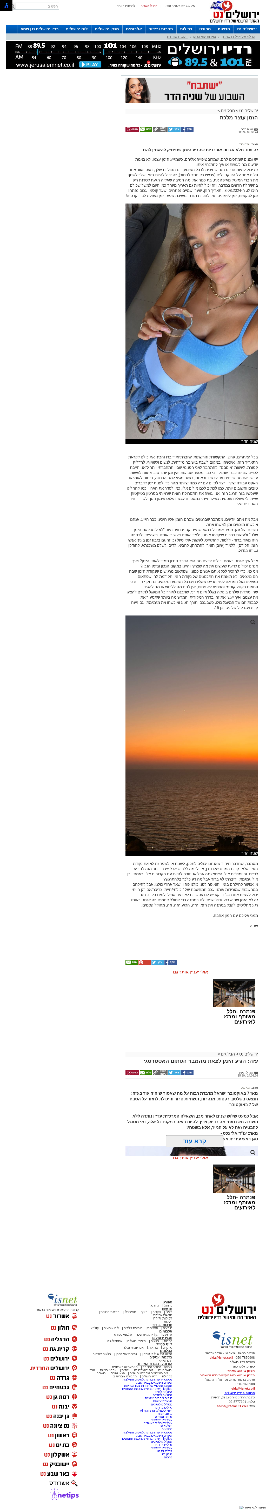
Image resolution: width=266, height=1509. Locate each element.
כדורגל (168, 1305)
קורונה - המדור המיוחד (154, 1364)
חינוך (144, 1312)
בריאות (153, 1347)
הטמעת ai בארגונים (125, 1367)
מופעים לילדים (133, 1328)
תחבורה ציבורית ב (125, 1376)
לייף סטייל (164, 1344)
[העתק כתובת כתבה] (160, 130)
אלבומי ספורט (123, 1334)
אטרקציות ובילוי (133, 1347)
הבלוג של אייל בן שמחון (238, 37)
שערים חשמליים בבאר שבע (154, 1382)
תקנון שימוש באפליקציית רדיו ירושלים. (227, 1375)
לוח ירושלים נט (143, 1370)
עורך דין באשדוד (161, 1420)
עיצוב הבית (165, 1414)
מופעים (167, 1328)
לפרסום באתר (126, 6)
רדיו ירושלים (149, 1376)
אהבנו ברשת (108, 1370)
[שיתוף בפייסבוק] (187, 130)
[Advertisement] (61, 150)
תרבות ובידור (161, 29)
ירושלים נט (247, 29)
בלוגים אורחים (177, 37)
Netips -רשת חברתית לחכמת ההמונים (147, 1389)
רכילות (186, 29)
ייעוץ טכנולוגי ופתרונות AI (156, 1410)
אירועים (167, 1334)
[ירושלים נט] (225, 1321)
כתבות (168, 1341)
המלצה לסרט (163, 1392)
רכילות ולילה (162, 1318)
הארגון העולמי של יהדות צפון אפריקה (148, 1386)
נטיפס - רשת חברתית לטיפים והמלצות (147, 1379)
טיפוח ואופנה (163, 1417)
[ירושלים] (233, 23)
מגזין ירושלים (107, 29)
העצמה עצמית (162, 1401)
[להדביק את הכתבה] (144, 964)
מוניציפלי (130, 1312)
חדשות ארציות (162, 1315)
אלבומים (134, 29)
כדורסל (154, 1305)
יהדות (125, 1370)
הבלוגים (228, 111)
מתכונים (167, 1429)
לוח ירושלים (77, 29)
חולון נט (166, 1454)
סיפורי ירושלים (136, 1341)
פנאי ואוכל (118, 1373)
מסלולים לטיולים (161, 1404)
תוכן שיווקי (165, 1360)
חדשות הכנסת (110, 1312)
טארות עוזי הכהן (204, 37)
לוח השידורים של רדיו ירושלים (149, 1373)
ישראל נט (165, 1426)
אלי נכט (245, 1087)
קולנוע (95, 1328)
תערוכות (152, 1328)
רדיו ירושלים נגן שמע (40, 29)
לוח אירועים (111, 1328)
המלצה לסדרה (162, 1395)
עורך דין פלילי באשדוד (158, 1423)
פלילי (169, 1312)
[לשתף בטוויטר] (174, 130)
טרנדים (167, 1347)
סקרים (156, 1312)
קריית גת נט (164, 1451)
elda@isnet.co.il (221, 1357)
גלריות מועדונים (147, 1334)
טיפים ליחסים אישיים (158, 1398)
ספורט (205, 29)
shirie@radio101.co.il (232, 1406)
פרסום (167, 1457)
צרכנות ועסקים (160, 1357)
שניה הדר (244, 144)
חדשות (224, 29)
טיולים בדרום (163, 1407)
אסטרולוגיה (114, 1341)
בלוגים (155, 1341)
